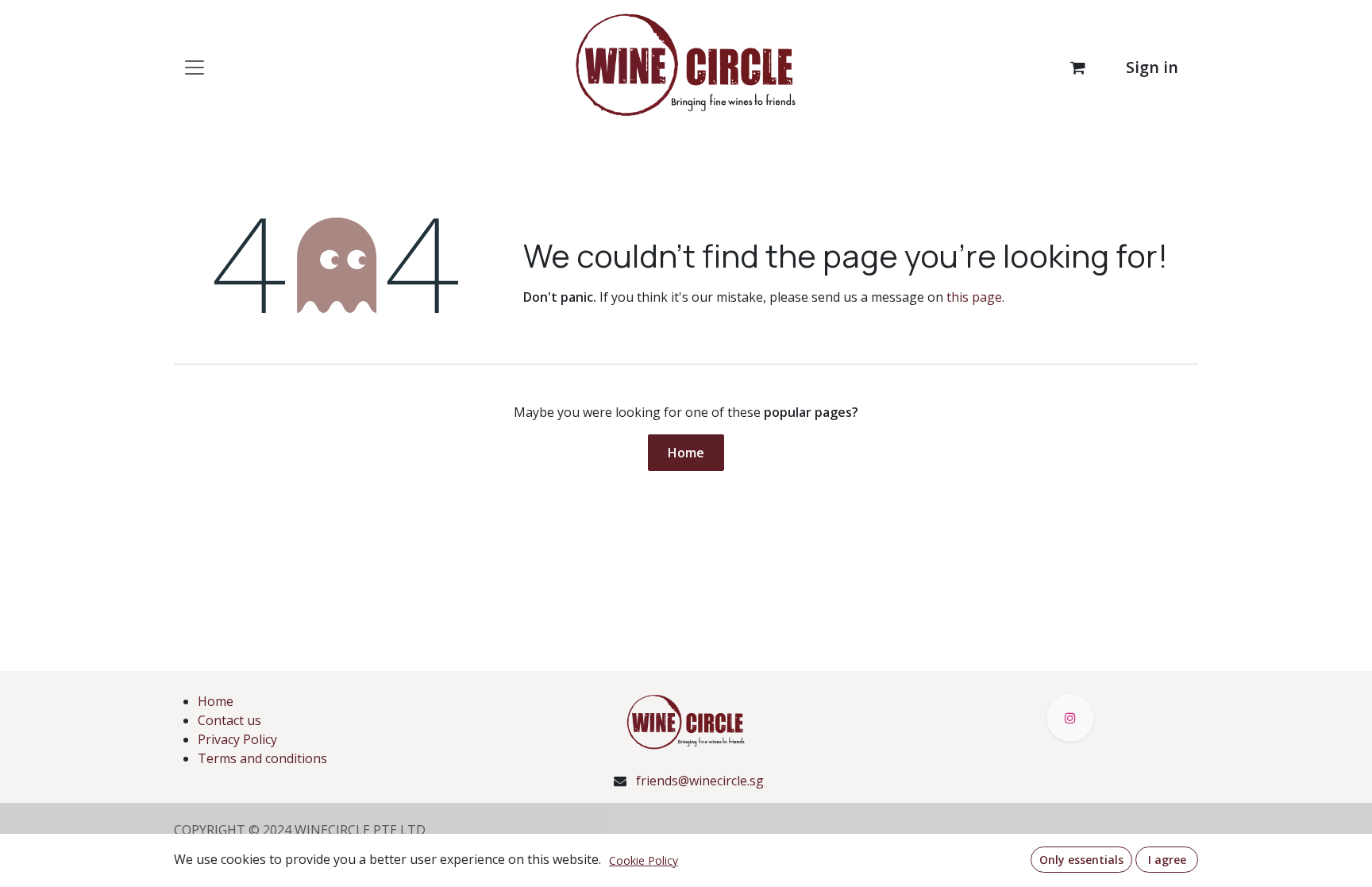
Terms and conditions (262, 758)
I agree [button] (1167, 859)
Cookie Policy (643, 860)
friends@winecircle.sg (700, 780)
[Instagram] (1070, 718)
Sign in (1152, 67)
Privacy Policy (237, 739)
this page (974, 297)
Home (686, 452)
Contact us (229, 720)
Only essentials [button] (1081, 859)
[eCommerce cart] (1077, 67)
